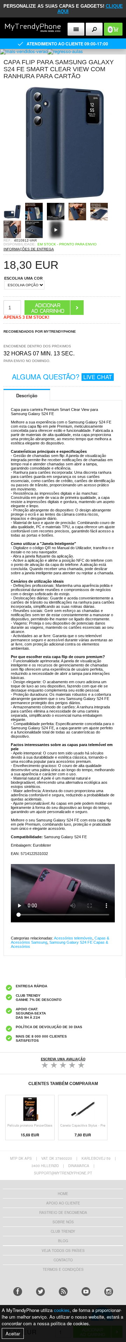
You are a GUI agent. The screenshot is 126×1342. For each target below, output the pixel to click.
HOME (63, 1193)
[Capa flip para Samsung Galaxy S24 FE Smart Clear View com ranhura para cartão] (63, 200)
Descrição (26, 395)
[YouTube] (86, 1291)
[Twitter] (40, 1291)
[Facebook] (17, 1291)
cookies (62, 1310)
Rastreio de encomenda (63, 1212)
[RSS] (63, 1291)
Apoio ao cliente (63, 1203)
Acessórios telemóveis (73, 938)
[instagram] (108, 1291)
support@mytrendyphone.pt (63, 1173)
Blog (63, 1240)
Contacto (63, 1260)
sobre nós (63, 1221)
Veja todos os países (63, 1250)
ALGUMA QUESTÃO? (62, 376)
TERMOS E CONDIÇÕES (63, 1269)
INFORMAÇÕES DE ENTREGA (29, 249)
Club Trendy (63, 1231)
